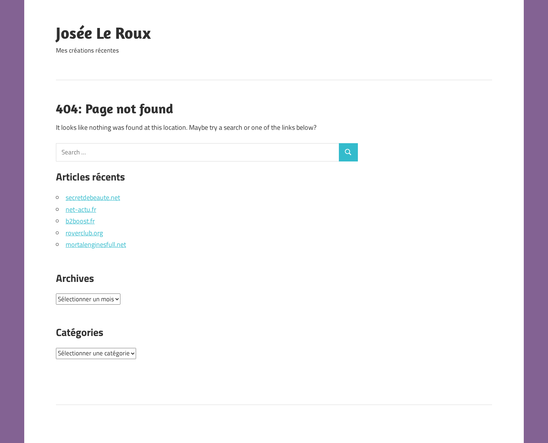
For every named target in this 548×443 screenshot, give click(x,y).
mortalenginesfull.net (96, 244)
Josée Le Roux (103, 33)
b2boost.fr (80, 221)
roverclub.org (84, 233)
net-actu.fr (81, 209)
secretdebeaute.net (93, 197)
